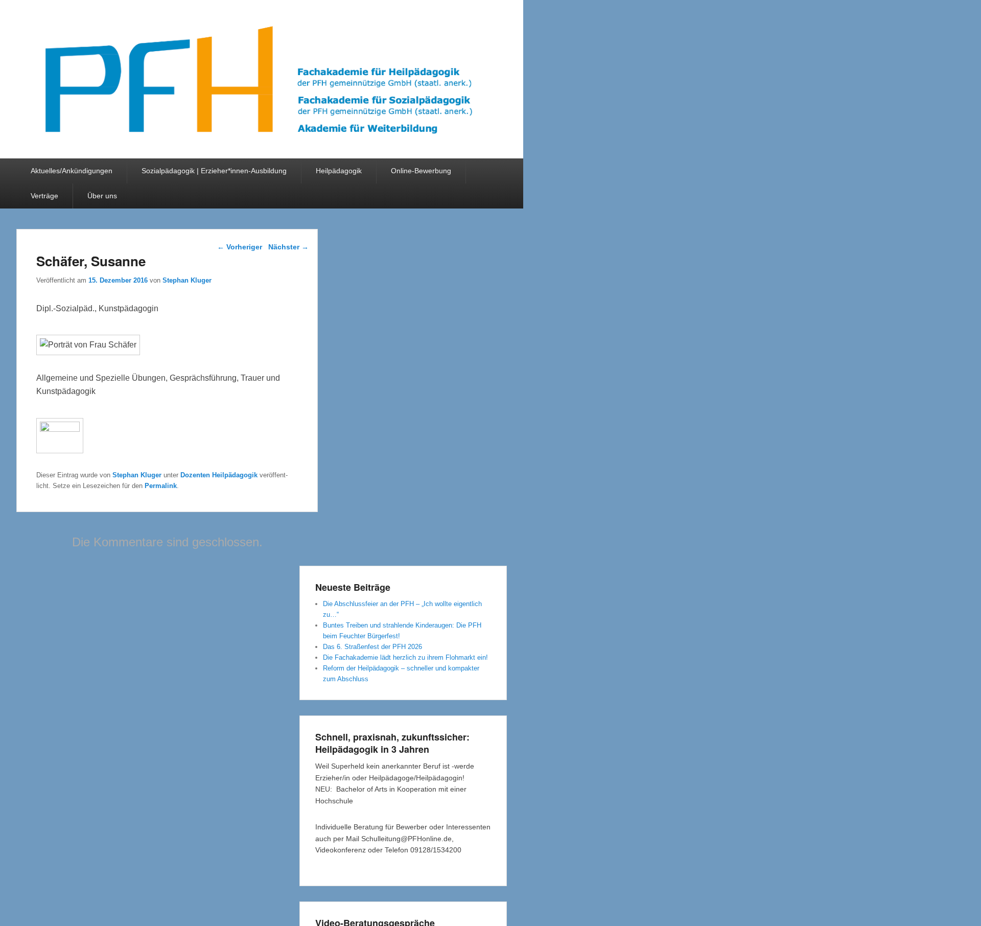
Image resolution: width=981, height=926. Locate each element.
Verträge (44, 196)
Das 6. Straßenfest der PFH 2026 (372, 647)
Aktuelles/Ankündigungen (71, 171)
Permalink (161, 486)
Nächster (288, 247)
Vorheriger (239, 247)
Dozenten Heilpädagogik (219, 475)
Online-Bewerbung (421, 171)
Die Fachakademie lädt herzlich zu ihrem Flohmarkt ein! (405, 657)
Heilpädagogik (339, 171)
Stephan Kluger (187, 280)
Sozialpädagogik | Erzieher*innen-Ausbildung (214, 171)
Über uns (102, 196)
